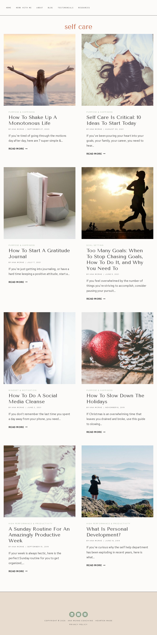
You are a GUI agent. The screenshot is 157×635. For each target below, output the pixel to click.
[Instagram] (78, 614)
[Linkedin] (72, 614)
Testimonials (65, 8)
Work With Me (24, 8)
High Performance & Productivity (31, 523)
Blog (50, 8)
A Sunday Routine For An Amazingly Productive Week (39, 535)
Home (8, 8)
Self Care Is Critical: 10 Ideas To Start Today (113, 120)
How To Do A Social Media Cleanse (33, 398)
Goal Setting (94, 245)
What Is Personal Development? (107, 532)
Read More (18, 148)
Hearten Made (104, 621)
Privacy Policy (78, 624)
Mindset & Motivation (23, 390)
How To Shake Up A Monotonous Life (33, 120)
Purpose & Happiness (22, 112)
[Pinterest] (85, 614)
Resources (84, 8)
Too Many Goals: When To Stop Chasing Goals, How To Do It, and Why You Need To (114, 259)
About (39, 8)
